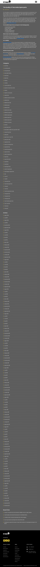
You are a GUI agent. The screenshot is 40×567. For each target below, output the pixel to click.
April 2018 (5, 407)
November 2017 (7, 419)
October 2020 (6, 338)
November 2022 (7, 281)
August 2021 (6, 313)
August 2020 (6, 340)
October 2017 (6, 421)
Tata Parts (6, 188)
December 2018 (7, 387)
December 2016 (7, 446)
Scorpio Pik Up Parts (7, 132)
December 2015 (7, 476)
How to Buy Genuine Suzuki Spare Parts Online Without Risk (14, 519)
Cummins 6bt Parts (7, 85)
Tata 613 (5, 178)
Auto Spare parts (7, 68)
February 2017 (6, 441)
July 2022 (6, 291)
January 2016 (6, 473)
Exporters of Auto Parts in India (9, 87)
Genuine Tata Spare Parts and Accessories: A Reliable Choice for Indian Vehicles (18, 512)
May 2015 (5, 490)
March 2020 (6, 350)
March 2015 (6, 495)
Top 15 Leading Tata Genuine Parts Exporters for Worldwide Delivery (15, 514)
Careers (16, 553)
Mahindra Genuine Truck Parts (9, 97)
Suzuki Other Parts (7, 159)
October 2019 (6, 362)
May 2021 (5, 321)
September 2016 (7, 453)
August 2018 (6, 397)
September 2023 (7, 257)
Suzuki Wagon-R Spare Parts (9, 171)
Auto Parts (6, 65)
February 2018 (6, 412)
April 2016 (5, 466)
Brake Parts (6, 78)
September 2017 (7, 424)
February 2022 (6, 301)
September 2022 (7, 286)
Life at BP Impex (17, 550)
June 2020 (6, 345)
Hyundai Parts (5, 553)
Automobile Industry (7, 73)
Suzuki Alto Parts (7, 146)
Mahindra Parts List (17, 556)
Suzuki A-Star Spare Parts (8, 144)
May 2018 (5, 404)
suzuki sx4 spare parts (8, 169)
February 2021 (6, 328)
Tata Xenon (6, 205)
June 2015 (6, 488)
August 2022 (6, 289)
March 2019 (6, 380)
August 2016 (6, 456)
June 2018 (6, 402)
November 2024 (7, 225)
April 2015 (5, 493)
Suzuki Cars (6, 156)
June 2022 (6, 294)
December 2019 (7, 357)
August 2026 (6, 215)
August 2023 (6, 259)
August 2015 (6, 483)
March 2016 (6, 468)
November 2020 (7, 335)
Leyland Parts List (17, 558)
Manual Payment (5, 556)
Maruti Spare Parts (7, 127)
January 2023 (6, 276)
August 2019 (6, 367)
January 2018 (6, 414)
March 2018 (6, 409)
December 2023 (7, 249)
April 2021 (5, 323)
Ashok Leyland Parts (6, 551)
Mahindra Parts (6, 107)
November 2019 (7, 360)
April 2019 (5, 377)
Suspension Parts (7, 142)
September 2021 (7, 311)
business (5, 80)
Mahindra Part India (7, 102)
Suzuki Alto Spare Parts (8, 149)
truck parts (6, 208)
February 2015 (6, 498)
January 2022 (6, 303)
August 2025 (6, 220)
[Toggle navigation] (36, 2)
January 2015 (6, 500)
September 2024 (7, 227)
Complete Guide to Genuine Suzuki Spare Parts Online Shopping (15, 517)
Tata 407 (6, 176)
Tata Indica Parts (7, 181)
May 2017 (5, 434)
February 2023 (6, 274)
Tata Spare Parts (7, 193)
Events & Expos (17, 548)
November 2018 (7, 389)
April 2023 (6, 269)
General (5, 90)
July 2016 (5, 458)
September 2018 (7, 394)
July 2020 (6, 343)
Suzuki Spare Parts (7, 166)
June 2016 (6, 461)
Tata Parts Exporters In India (9, 191)
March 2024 (6, 242)
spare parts (6, 134)
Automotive (6, 75)
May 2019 (5, 375)
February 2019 (6, 382)
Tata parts (6, 186)
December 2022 (7, 279)
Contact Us (16, 551)
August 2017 (6, 426)
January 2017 (6, 444)
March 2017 (6, 439)
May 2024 (6, 237)
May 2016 (5, 463)
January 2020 (6, 355)
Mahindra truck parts (7, 122)
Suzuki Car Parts (7, 151)
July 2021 (5, 316)
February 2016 (6, 471)
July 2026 (6, 217)
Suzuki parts (6, 164)
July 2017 (5, 429)
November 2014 (7, 505)
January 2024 (6, 247)
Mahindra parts (7, 105)
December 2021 (7, 306)
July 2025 (6, 222)
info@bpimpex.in (31, 549)
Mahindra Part (6, 100)
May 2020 (6, 348)
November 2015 (7, 478)
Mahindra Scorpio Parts (8, 112)
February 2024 (6, 244)
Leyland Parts (6, 95)
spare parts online (7, 139)
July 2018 (5, 399)
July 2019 (5, 370)
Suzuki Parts (6, 161)
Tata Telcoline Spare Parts (8, 201)
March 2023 (6, 271)
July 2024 (6, 232)
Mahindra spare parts (8, 119)
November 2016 (7, 448)
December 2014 (7, 503)
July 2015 (5, 485)
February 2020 (6, 353)
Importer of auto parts (8, 92)
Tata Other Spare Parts (8, 183)
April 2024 (6, 239)
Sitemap (16, 561)
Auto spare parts (7, 70)
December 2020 (7, 333)
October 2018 (6, 392)
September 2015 (7, 480)
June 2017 (6, 431)
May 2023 (6, 266)
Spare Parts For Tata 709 (8, 137)
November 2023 (7, 252)
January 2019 (6, 385)
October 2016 (6, 451)
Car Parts (6, 82)
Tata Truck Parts (7, 203)
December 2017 (7, 417)
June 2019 (6, 372)
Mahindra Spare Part (7, 117)
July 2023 (6, 262)
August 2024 (6, 230)
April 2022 (6, 296)
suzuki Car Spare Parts (8, 154)
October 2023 (6, 254)
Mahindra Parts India (7, 110)
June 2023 (6, 264)
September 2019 (7, 365)
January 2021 (6, 330)
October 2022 (6, 284)
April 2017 (5, 436)
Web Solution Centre (34, 565)
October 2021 (6, 308)
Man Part (5, 124)
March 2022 (6, 298)
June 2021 (6, 318)
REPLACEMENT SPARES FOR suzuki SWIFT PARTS (12, 129)
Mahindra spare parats (8, 114)
